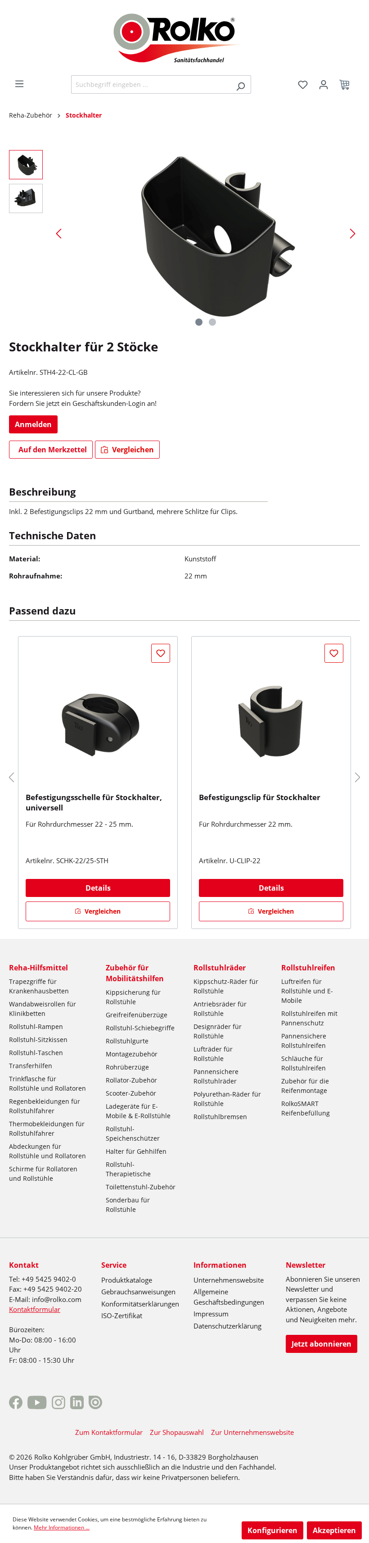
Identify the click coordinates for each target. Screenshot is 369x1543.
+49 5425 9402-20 (52, 1288)
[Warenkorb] (347, 84)
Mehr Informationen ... (62, 1527)
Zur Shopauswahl (177, 1432)
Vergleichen (132, 450)
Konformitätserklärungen (140, 1303)
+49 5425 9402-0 (49, 1279)
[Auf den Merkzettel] (160, 653)
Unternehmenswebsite (229, 1279)
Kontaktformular (34, 1309)
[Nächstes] (353, 233)
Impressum (211, 1313)
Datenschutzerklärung (227, 1325)
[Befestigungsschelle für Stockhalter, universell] (98, 717)
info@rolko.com (56, 1299)
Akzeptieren (334, 1530)
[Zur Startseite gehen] (185, 36)
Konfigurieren (272, 1530)
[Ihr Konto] (323, 84)
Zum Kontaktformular (109, 1432)
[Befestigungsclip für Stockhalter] (271, 717)
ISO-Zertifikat (121, 1315)
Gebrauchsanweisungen (138, 1291)
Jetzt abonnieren (321, 1344)
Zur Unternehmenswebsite (252, 1432)
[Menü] (19, 83)
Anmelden (33, 424)
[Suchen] (240, 84)
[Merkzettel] (302, 84)
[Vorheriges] (58, 233)
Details (98, 888)
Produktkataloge (126, 1279)
